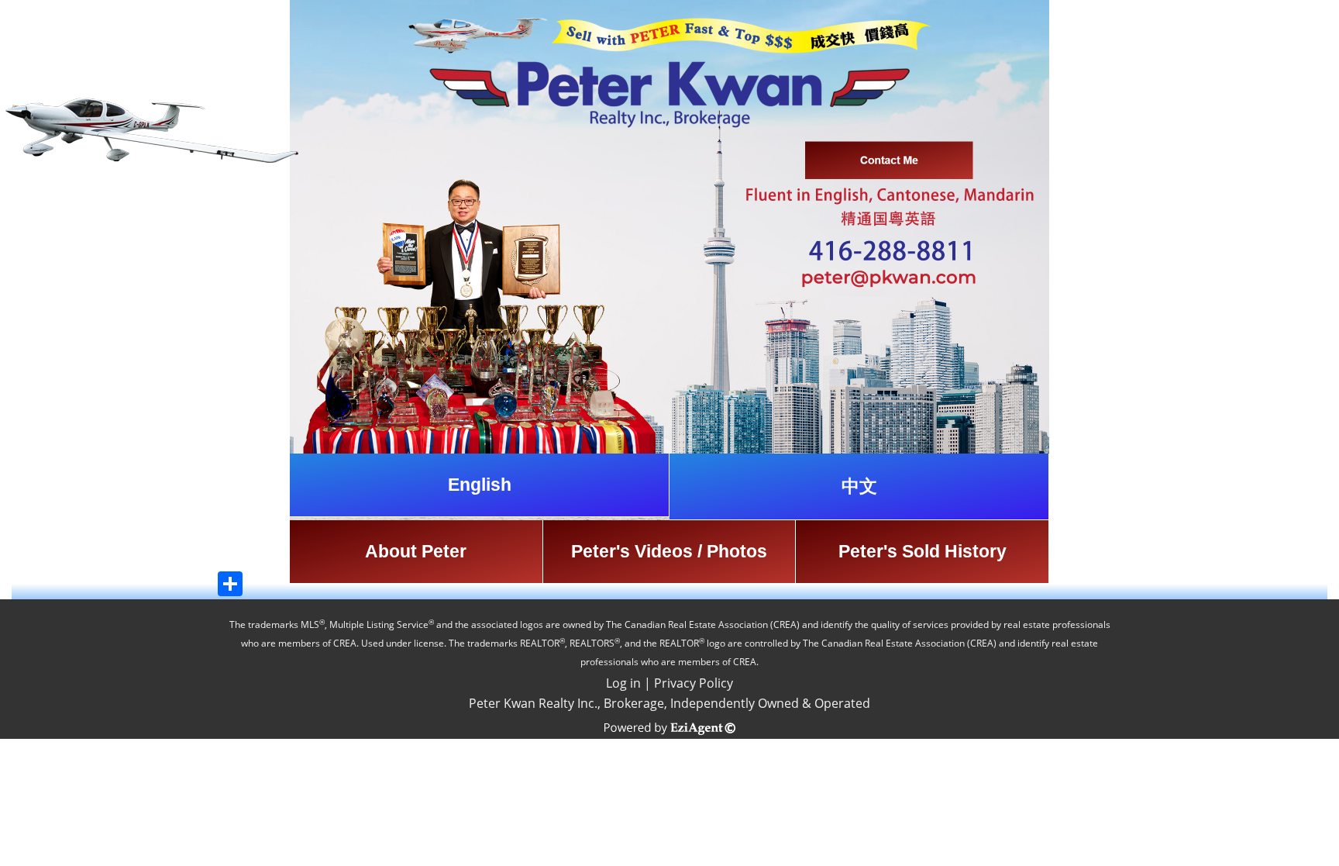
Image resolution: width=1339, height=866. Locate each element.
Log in (623, 683)
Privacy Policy (693, 683)
